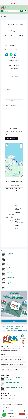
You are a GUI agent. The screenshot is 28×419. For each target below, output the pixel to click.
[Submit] (21, 11)
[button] (14, 160)
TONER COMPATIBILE (9, 369)
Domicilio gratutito (13, 359)
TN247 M (21, 364)
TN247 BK (16, 364)
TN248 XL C (12, 367)
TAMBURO (11, 364)
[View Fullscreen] (7, 145)
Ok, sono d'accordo (14, 410)
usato (16, 369)
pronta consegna (4, 364)
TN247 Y (2, 367)
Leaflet (20, 176)
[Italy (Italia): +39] (6, 101)
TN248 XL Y (24, 367)
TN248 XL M (17, 367)
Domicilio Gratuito (4, 359)
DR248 (19, 359)
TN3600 (2, 369)
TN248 (7, 367)
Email (2, 315)
